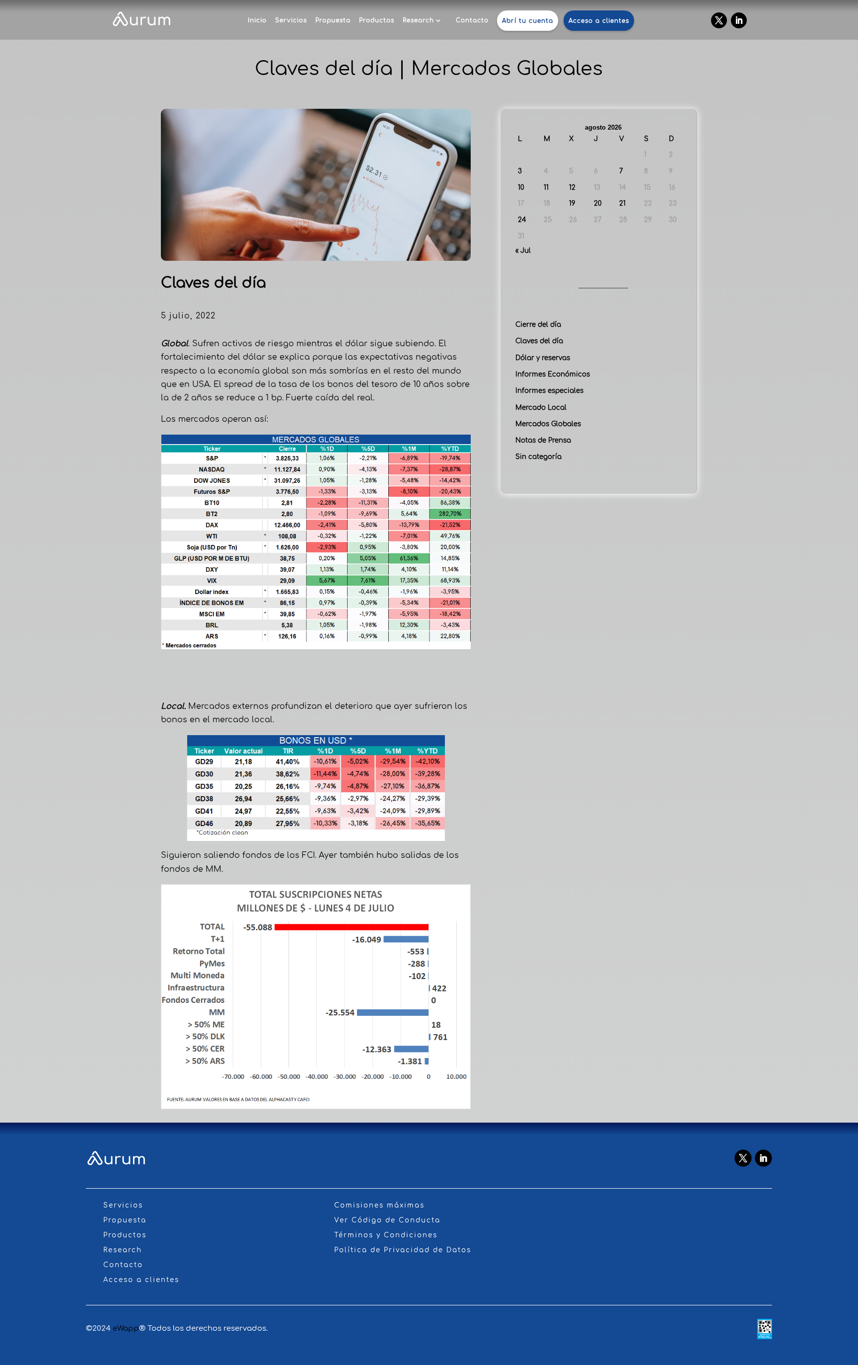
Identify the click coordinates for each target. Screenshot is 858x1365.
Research (418, 20)
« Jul (523, 250)
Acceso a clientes (599, 20)
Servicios (291, 20)
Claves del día (539, 341)
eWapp (126, 1328)
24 (522, 220)
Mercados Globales (548, 424)
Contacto (472, 20)
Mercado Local (541, 407)
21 (622, 203)
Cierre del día (538, 324)
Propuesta (333, 20)
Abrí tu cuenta (527, 20)
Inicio (257, 20)
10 (521, 187)
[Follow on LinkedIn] (739, 20)
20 (598, 203)
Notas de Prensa (543, 440)
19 (572, 203)
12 (572, 187)
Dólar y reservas (542, 358)
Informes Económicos (552, 374)
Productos (376, 20)
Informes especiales (549, 390)
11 (546, 187)
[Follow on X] (719, 20)
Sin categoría (538, 456)
